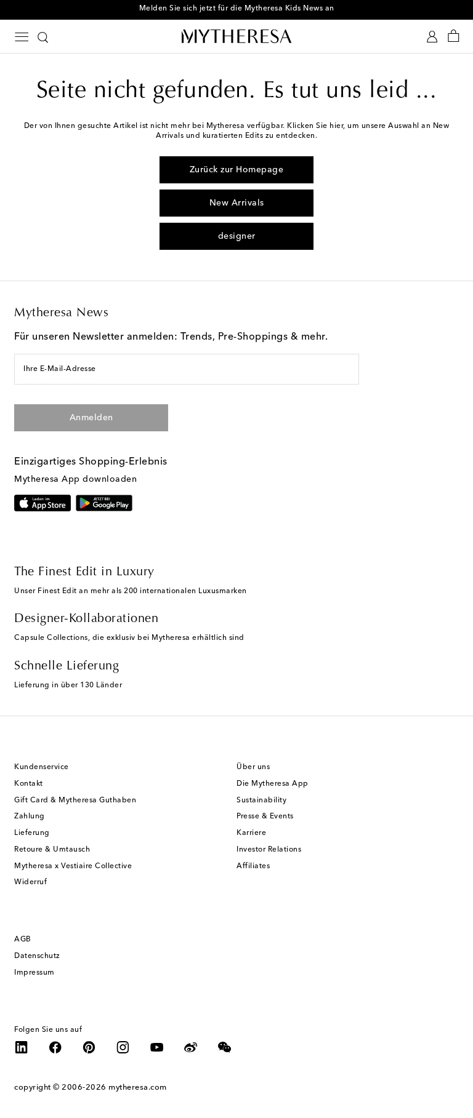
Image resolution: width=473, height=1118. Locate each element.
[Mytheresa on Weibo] (191, 1047)
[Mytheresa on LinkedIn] (21, 1047)
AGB (22, 939)
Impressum (34, 972)
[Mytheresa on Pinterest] (89, 1047)
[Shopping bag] (453, 36)
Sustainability (261, 800)
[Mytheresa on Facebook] (55, 1047)
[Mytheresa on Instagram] (123, 1047)
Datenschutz (37, 956)
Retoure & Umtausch (52, 849)
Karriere (251, 833)
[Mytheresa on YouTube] (157, 1047)
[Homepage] (236, 36)
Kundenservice (41, 767)
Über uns (253, 767)
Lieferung (32, 833)
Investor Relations (268, 849)
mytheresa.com (137, 1088)
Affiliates (253, 866)
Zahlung (29, 816)
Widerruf (30, 882)
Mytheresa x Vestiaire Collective (73, 866)
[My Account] (432, 36)
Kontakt (28, 784)
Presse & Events (265, 816)
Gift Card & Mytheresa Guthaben (75, 800)
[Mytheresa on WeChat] (224, 1047)
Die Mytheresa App (272, 784)
